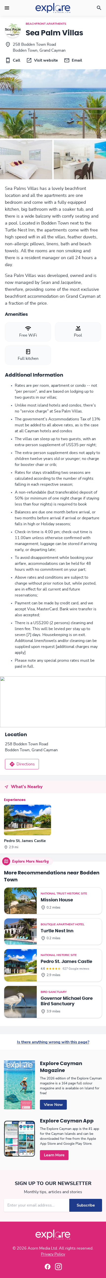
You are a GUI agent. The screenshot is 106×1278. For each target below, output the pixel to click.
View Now (53, 1105)
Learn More (54, 1155)
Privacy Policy (53, 1254)
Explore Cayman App (67, 1120)
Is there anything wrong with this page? (53, 1042)
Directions (26, 764)
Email (77, 60)
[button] (7, 8)
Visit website (46, 60)
